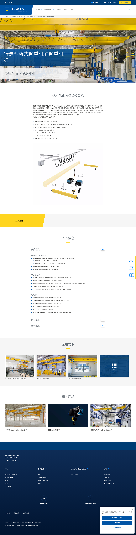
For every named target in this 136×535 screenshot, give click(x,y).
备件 (39, 483)
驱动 (58, 10)
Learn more (108, 514)
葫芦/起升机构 (49, 10)
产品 (11, 16)
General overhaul (43, 480)
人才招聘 (106, 478)
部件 (65, 10)
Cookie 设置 (117, 528)
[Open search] (130, 10)
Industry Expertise (78, 469)
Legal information (109, 483)
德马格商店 (44, 503)
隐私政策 (16, 513)
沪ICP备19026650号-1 (31, 525)
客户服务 (41, 469)
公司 (105, 469)
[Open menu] (7, 9)
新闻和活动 (107, 475)
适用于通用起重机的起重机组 (31, 16)
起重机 (38, 10)
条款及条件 (25, 513)
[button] (68, 249)
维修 (39, 475)
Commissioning (42, 478)
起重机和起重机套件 (18, 16)
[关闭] (132, 509)
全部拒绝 (117, 523)
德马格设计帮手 (90, 503)
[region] (117, 520)
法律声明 (7, 513)
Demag (7, 16)
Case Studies (74, 475)
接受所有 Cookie (117, 518)
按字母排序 (8, 486)
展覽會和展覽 (107, 480)
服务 (72, 10)
